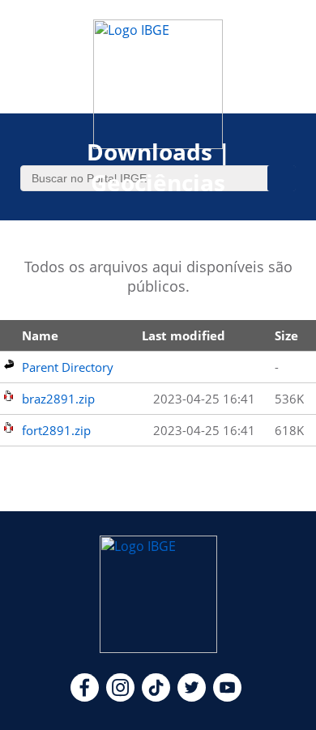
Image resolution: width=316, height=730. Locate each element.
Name (40, 335)
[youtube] (227, 697)
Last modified (183, 335)
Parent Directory (67, 367)
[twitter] (191, 697)
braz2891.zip (58, 399)
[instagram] (120, 697)
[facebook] (84, 697)
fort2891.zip (56, 430)
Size (286, 335)
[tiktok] (156, 697)
